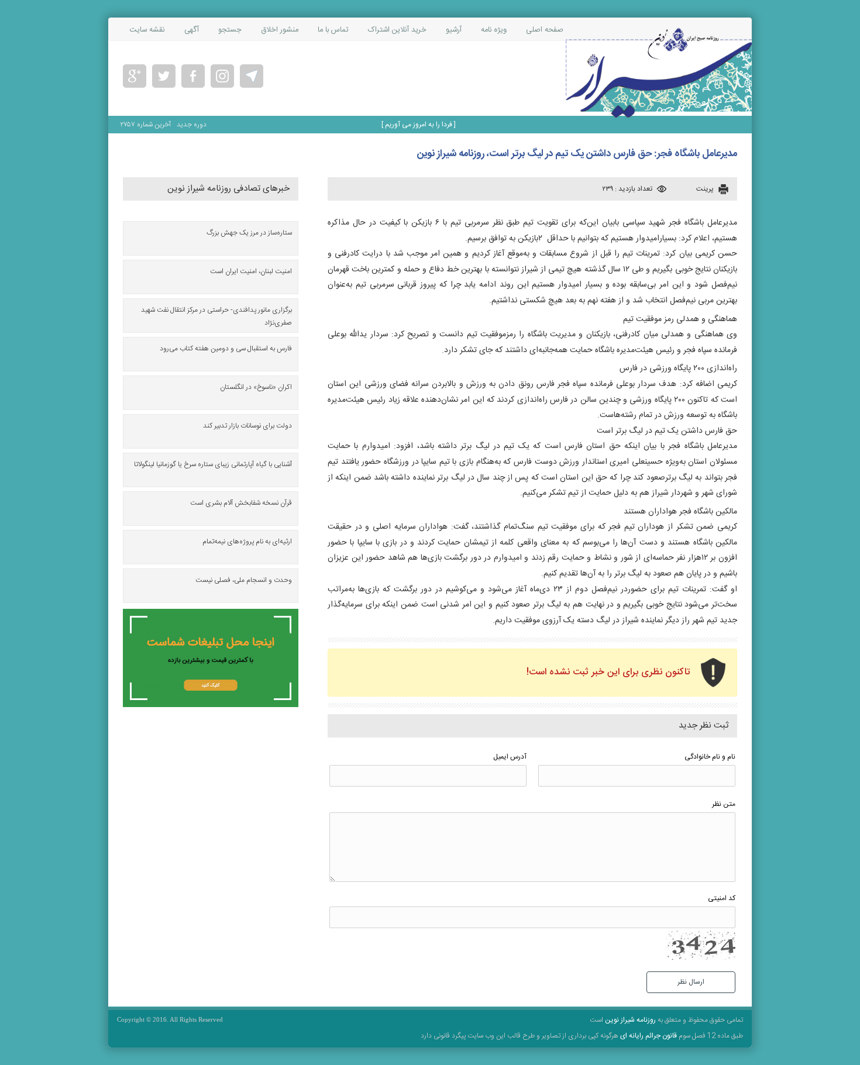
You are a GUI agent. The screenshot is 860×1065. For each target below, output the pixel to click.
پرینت (705, 189)
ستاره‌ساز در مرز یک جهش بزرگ (249, 233)
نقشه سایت (147, 29)
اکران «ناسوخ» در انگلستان (256, 387)
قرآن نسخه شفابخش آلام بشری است (241, 503)
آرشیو (454, 29)
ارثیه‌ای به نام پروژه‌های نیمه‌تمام (247, 541)
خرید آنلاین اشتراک (397, 29)
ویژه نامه (494, 29)
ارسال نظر (690, 982)
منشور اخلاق (279, 29)
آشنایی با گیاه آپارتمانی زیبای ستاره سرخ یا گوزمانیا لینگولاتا (213, 464)
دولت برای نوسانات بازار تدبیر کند (247, 426)
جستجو (230, 29)
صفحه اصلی (544, 29)
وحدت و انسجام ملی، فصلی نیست (243, 580)
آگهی (191, 29)
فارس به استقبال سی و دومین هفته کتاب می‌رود (226, 348)
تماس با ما (333, 29)
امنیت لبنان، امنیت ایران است (251, 271)
